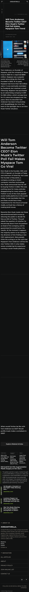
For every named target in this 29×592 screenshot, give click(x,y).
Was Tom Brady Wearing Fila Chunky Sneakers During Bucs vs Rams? (11, 508)
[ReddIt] (16, 439)
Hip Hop (1, 501)
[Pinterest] (9, 439)
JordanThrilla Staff (12, 34)
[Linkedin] (13, 439)
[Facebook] (2, 439)
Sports (1, 510)
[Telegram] (24, 439)
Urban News (1, 491)
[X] (6, 439)
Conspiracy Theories (13, 453)
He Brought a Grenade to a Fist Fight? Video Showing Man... (12, 487)
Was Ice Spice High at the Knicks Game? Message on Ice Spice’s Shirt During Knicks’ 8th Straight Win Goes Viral (22, 63)
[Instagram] (22, 580)
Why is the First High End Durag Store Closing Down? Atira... (5, 458)
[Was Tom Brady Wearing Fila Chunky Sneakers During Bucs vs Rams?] (25, 510)
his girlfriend (9, 104)
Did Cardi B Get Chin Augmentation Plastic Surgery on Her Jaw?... (13, 468)
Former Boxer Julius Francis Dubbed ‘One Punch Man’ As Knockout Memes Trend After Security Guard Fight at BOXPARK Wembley (6, 63)
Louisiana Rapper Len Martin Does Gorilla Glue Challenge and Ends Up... (11, 499)
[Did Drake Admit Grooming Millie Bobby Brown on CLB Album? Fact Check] (14, 448)
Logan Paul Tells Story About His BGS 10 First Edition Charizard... (22, 459)
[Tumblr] (20, 439)
